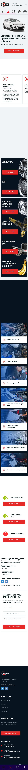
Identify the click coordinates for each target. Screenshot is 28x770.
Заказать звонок (14, 50)
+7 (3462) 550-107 (17, 5)
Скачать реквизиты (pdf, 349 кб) (10, 585)
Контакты (4, 711)
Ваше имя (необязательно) (11, 613)
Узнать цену (10, 172)
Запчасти (3, 704)
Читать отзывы (14, 503)
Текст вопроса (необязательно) (12, 619)
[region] (14, 12)
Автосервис (4, 707)
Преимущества (5, 700)
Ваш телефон (8, 607)
